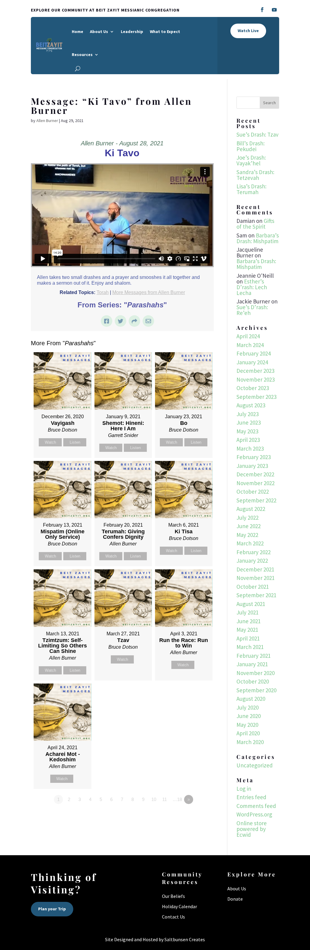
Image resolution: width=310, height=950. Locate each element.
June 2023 (248, 422)
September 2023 (256, 396)
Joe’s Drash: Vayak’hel (251, 160)
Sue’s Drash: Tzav (257, 134)
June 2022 (248, 526)
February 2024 (253, 353)
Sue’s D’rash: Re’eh (252, 309)
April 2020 (248, 733)
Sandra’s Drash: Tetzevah (255, 174)
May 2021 (247, 629)
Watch (50, 442)
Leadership (132, 31)
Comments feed (256, 805)
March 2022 (250, 543)
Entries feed (251, 797)
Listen (75, 442)
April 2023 (248, 439)
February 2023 (253, 457)
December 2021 (255, 569)
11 (164, 799)
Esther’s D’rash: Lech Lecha (251, 287)
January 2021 (252, 664)
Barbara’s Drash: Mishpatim (257, 238)
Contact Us (173, 917)
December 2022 (255, 474)
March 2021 (250, 646)
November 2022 (255, 483)
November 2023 (255, 379)
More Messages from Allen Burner (148, 292)
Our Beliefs (173, 896)
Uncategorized (254, 765)
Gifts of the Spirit (255, 223)
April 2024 (248, 336)
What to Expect (165, 31)
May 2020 (247, 724)
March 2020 (250, 742)
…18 (177, 799)
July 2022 (247, 517)
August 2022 (250, 508)
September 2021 (256, 595)
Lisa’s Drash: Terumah (251, 189)
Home (77, 31)
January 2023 (252, 465)
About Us (99, 31)
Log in (243, 788)
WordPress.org (254, 814)
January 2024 (252, 362)
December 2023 (255, 370)
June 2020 (248, 716)
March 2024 (250, 345)
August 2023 (250, 405)
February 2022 (253, 552)
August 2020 (250, 698)
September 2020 (256, 690)
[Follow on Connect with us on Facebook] (262, 10)
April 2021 (248, 638)
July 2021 (247, 612)
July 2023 (247, 414)
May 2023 (247, 431)
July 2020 (247, 707)
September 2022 (256, 500)
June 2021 (248, 621)
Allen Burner (47, 120)
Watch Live (248, 30)
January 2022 (252, 560)
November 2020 (255, 673)
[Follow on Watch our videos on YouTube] (274, 10)
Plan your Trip (52, 909)
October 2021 (252, 586)
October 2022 (252, 491)
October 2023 (252, 388)
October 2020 (252, 681)
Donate (235, 899)
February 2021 (253, 655)
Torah (103, 292)
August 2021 (250, 603)
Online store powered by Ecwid (251, 828)
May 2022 (247, 534)
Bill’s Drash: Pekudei (250, 146)
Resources (82, 54)
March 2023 (250, 448)
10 (153, 799)
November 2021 (255, 577)
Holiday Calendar (179, 906)
